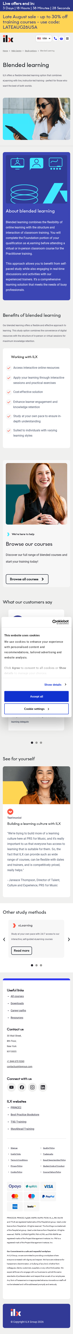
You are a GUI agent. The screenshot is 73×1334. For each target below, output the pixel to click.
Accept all (36, 696)
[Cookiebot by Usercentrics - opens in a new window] (52, 622)
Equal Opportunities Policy (54, 1160)
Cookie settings (34, 708)
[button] (32, 743)
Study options (31, 51)
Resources (17, 1017)
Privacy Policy (16, 1166)
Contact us (15, 1029)
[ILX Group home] (8, 38)
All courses (17, 996)
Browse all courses (24, 579)
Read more (21, 950)
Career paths (18, 1010)
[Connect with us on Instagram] (32, 1087)
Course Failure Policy (52, 1172)
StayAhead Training (22, 1128)
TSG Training (18, 1121)
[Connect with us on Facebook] (21, 1087)
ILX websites (16, 1101)
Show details (52, 684)
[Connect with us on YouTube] (11, 1087)
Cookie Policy (16, 1172)
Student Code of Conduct (53, 1166)
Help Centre (16, 51)
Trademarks (48, 1154)
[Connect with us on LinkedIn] (42, 1087)
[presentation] (4, 938)
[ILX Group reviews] (31, 1206)
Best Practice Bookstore (25, 1114)
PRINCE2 (16, 1107)
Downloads (17, 1003)
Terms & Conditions (19, 1160)
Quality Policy (49, 1148)
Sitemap (14, 1148)
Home (5, 51)
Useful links (16, 1154)
